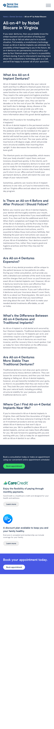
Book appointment (14, 466)
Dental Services (16, 16)
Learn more (11, 504)
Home (5, 16)
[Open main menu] (48, 5)
